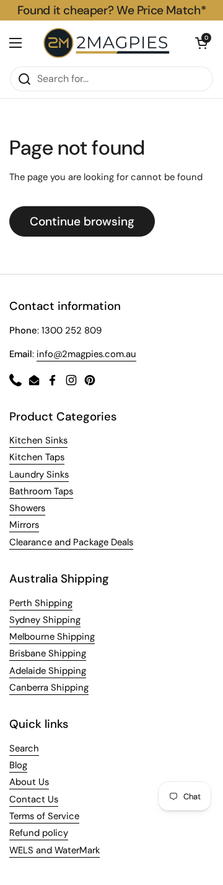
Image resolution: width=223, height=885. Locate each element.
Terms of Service (44, 816)
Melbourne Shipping (52, 636)
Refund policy (38, 833)
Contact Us (33, 799)
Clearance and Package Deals (71, 542)
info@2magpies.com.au (86, 354)
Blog (18, 765)
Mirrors (24, 525)
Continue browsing (82, 221)
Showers (27, 508)
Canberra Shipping (49, 687)
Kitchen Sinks (38, 440)
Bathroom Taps (41, 491)
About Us (29, 782)
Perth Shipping (40, 603)
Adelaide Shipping (47, 671)
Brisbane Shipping (47, 653)
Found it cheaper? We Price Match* (111, 10)
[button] (201, 42)
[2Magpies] (108, 43)
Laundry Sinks (39, 474)
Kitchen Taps (36, 457)
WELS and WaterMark (54, 850)
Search (24, 748)
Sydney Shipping (45, 620)
